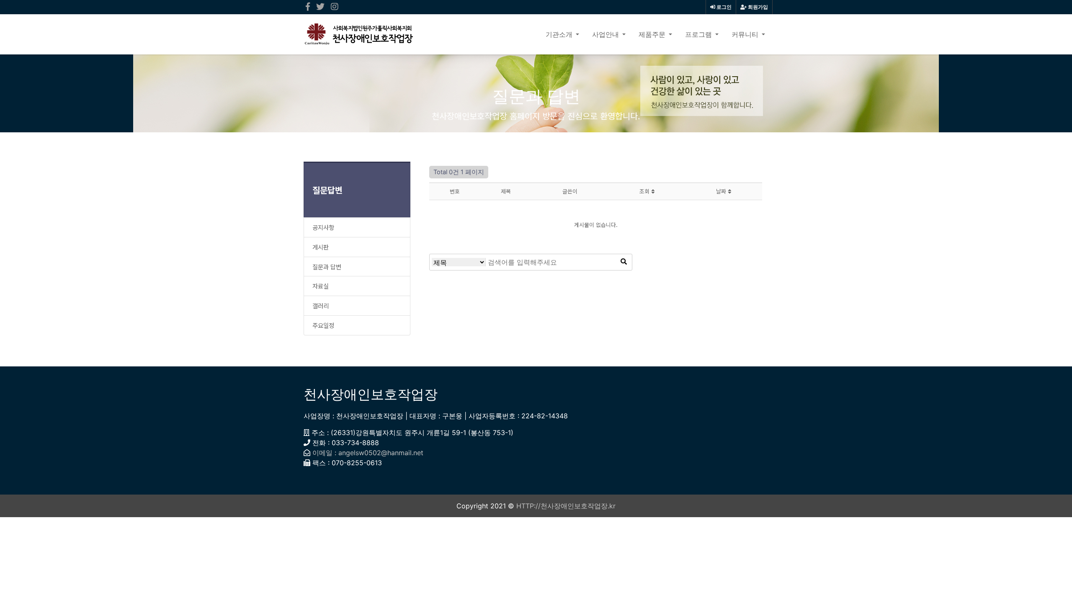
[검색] (623, 262)
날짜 (722, 191)
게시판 (320, 246)
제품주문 (653, 34)
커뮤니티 (746, 34)
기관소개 (560, 34)
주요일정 (323, 325)
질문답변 (327, 190)
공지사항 (323, 227)
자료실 (320, 285)
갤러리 (320, 305)
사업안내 (606, 34)
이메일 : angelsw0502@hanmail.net (367, 452)
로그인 (723, 7)
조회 (645, 191)
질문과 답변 (326, 266)
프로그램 (699, 34)
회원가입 (757, 7)
